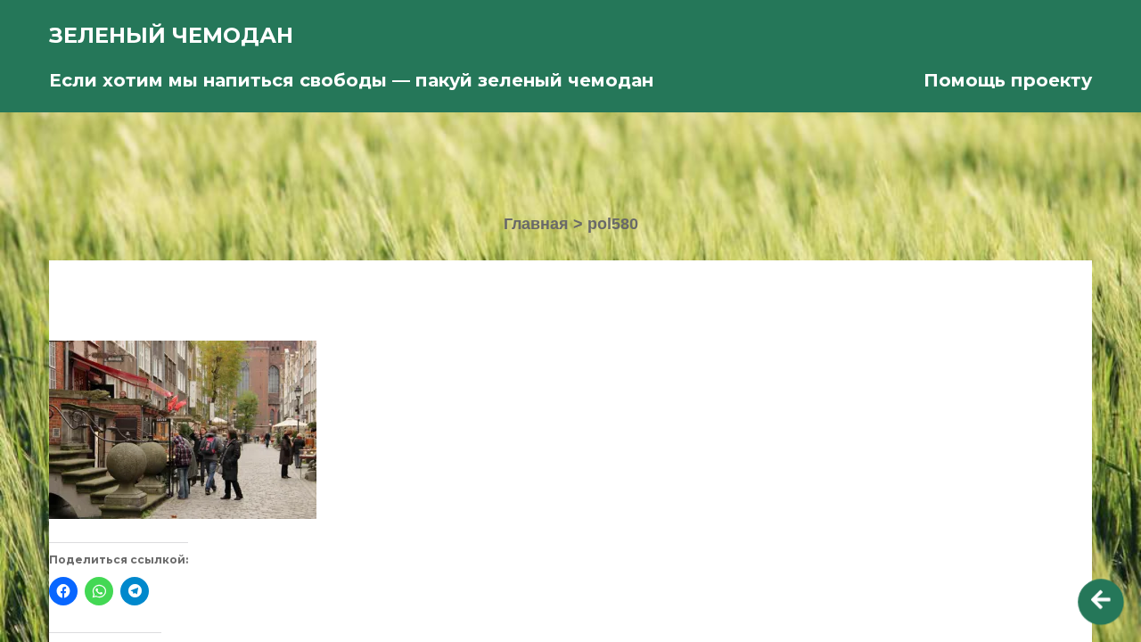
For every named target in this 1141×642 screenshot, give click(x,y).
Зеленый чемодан (171, 35)
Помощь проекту (1007, 80)
